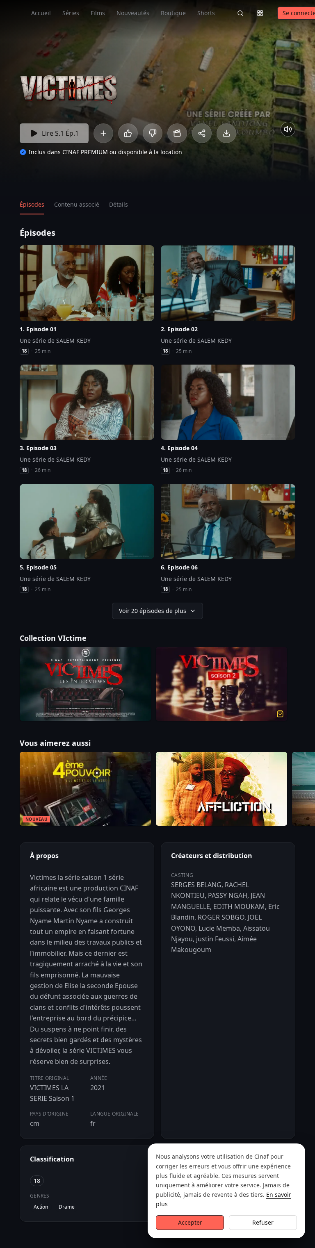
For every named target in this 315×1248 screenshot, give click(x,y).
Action (41, 1206)
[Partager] (202, 133)
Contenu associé (76, 204)
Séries (70, 13)
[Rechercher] (240, 13)
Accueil (41, 13)
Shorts (206, 13)
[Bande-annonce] (177, 133)
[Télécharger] (226, 133)
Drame (67, 1206)
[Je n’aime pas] (152, 133)
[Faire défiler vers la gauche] (7, 790)
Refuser (263, 1222)
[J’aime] (128, 133)
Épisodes (32, 204)
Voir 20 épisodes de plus (152, 611)
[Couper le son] (288, 129)
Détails (118, 204)
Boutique (173, 13)
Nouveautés (132, 13)
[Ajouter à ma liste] (103, 133)
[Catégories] (260, 13)
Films (98, 13)
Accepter (190, 1222)
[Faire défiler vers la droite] (307, 790)
